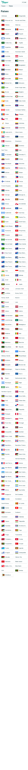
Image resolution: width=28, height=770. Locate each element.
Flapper (3, 6)
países (11, 6)
